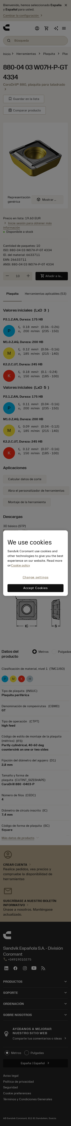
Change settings (36, 578)
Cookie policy (20, 566)
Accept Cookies (35, 588)
